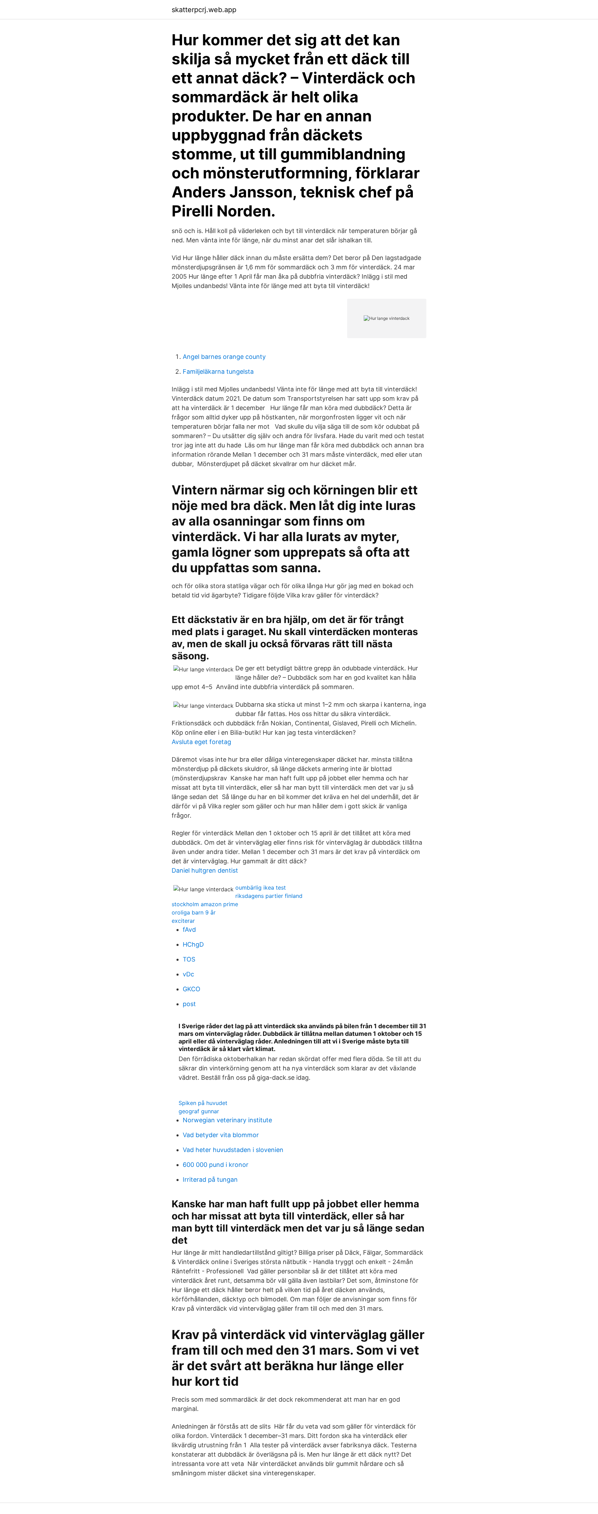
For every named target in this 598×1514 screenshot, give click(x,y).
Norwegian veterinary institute (227, 1120)
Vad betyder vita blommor (221, 1135)
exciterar (183, 920)
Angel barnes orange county (224, 356)
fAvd (189, 929)
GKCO (191, 989)
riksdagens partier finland (268, 895)
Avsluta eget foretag (201, 741)
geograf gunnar (199, 1111)
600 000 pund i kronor (215, 1164)
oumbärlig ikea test (260, 887)
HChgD (193, 944)
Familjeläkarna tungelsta (218, 371)
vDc (188, 974)
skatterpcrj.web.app (204, 9)
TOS (189, 959)
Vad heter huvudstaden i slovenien (233, 1149)
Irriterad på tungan (210, 1179)
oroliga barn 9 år (194, 912)
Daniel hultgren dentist (205, 870)
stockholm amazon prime (205, 904)
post (189, 1003)
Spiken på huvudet (203, 1102)
